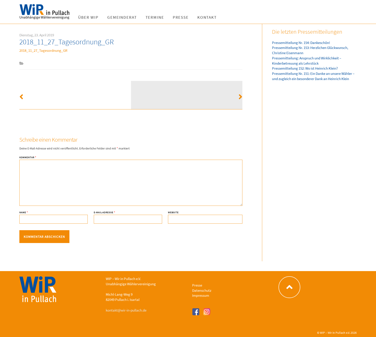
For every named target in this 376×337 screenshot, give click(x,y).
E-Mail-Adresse (104, 212)
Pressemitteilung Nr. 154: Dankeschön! (301, 42)
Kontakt (207, 17)
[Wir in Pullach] (46, 9)
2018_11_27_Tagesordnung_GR (43, 50)
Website (173, 212)
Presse (181, 17)
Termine (155, 17)
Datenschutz (201, 290)
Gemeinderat (122, 17)
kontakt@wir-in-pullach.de (126, 310)
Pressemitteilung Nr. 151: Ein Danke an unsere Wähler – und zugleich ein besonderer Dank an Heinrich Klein (313, 76)
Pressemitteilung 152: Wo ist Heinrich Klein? (305, 68)
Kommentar (27, 157)
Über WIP (88, 17)
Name (23, 212)
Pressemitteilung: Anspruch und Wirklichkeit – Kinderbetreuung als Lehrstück (306, 61)
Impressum (200, 295)
